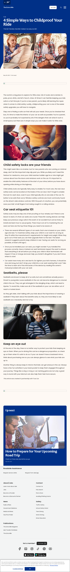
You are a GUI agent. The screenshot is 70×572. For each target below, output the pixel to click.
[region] (35, 566)
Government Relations (10, 508)
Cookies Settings (18, 569)
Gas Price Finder (8, 515)
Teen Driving (39, 511)
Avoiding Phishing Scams (43, 496)
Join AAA (53, 7)
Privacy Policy (54, 565)
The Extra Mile (8, 7)
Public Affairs (7, 505)
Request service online (10, 473)
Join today (41, 543)
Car (4, 17)
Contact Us (39, 486)
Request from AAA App (32, 473)
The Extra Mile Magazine (10, 527)
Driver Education (41, 518)
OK (30, 569)
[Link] (19, 548)
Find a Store (39, 493)
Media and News (8, 511)
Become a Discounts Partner (11, 496)
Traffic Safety (40, 505)
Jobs (4, 490)
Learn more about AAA (10, 486)
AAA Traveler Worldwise (10, 530)
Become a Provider (9, 493)
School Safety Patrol (42, 508)
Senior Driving (40, 515)
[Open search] (61, 7)
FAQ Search (39, 490)
